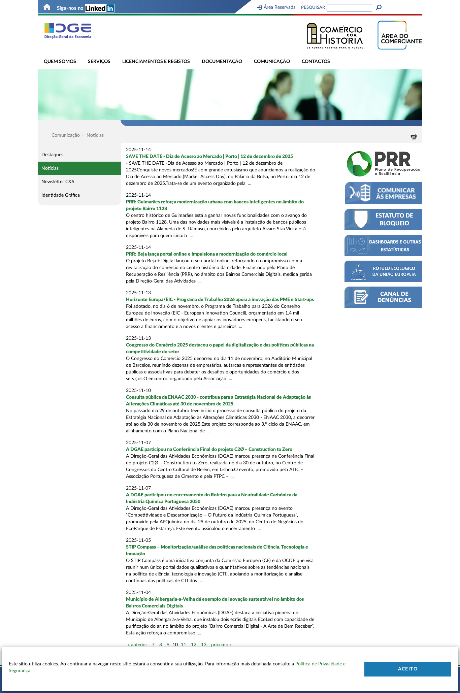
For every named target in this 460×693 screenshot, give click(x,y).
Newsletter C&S (57, 181)
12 (193, 644)
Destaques (52, 155)
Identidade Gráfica (60, 195)
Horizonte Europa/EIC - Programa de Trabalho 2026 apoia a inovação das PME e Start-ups (220, 299)
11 (183, 644)
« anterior (137, 644)
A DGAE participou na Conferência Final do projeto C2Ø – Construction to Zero (209, 449)
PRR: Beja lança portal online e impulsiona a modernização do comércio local (207, 254)
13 (203, 644)
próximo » (221, 644)
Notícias (50, 168)
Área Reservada (280, 7)
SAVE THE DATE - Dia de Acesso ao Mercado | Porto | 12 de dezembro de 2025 (209, 156)
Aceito (408, 669)
